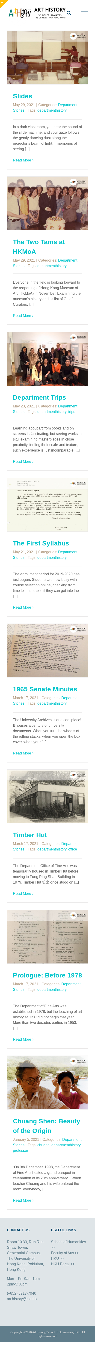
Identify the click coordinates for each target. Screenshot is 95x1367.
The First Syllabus (41, 543)
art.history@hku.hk (22, 1299)
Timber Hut (30, 835)
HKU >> (57, 1258)
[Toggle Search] (69, 13)
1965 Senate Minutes (45, 689)
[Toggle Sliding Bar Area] (4, 4)
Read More (22, 160)
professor (20, 1150)
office (72, 849)
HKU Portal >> (63, 1264)
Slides (22, 96)
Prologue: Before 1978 (47, 975)
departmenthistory (52, 110)
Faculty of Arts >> (65, 1253)
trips (71, 412)
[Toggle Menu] (84, 13)
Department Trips (39, 397)
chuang (43, 1145)
